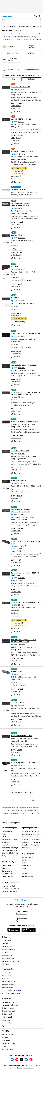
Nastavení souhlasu (8, 985)
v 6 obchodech (16, 224)
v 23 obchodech (16, 691)
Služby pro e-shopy (8, 1008)
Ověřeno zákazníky (8, 1035)
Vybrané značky (8, 862)
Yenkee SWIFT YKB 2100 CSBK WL (22, 151)
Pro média (5, 952)
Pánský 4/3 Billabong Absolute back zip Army (31, 840)
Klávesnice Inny (7, 871)
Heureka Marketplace (8, 1011)
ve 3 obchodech (16, 382)
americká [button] (28, 347)
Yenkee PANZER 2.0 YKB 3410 (21, 119)
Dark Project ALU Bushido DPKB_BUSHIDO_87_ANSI (20, 204)
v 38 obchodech (16, 562)
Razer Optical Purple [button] (17, 492)
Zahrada (25, 871)
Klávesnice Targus (7, 876)
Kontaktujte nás (21, 914)
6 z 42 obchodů (16, 316)
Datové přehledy (7, 1017)
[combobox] (21, 21)
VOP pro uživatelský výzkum (11, 994)
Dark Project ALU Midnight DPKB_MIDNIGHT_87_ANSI (20, 511)
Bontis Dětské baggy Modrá (31, 837)
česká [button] (15, 685)
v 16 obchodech (16, 498)
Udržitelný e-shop (7, 1049)
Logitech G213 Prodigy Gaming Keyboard (25, 334)
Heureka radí (6, 979)
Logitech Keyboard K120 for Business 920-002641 (25, 542)
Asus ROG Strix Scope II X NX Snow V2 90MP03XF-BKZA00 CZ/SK (23, 641)
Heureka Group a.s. (24, 1065)
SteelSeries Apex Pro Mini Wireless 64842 (25, 422)
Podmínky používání (8, 946)
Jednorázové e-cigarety (9, 840)
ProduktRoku (6, 1040)
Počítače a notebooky (24, 27)
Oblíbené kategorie (9, 827)
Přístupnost (5, 964)
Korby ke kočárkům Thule (10, 853)
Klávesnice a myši (37, 27)
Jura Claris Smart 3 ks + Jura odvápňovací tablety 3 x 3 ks (31, 834)
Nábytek (25, 874)
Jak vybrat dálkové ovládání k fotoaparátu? (11, 889)
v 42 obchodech (16, 255)
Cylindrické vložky (7, 837)
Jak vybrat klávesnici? (18, 189)
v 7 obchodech (16, 438)
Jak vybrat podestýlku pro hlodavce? (11, 892)
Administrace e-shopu (9, 1002)
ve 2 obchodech (16, 286)
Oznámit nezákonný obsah (10, 961)
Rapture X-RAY (16, 266)
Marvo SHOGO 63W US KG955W (21, 736)
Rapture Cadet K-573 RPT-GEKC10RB (24, 365)
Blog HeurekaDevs (8, 958)
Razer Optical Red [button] (28, 492)
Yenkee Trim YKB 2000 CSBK (20, 87)
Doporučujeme (28, 854)
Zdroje (4, 834)
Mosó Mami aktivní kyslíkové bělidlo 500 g (31, 845)
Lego (24, 868)
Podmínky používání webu (25, 1068)
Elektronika (13, 27)
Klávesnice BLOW (7, 868)
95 (33, 800)
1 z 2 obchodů (15, 628)
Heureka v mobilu (7, 976)
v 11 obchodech (16, 661)
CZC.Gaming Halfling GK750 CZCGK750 (24, 763)
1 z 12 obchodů (16, 176)
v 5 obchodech (16, 531)
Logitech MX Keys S (17, 235)
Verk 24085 (25, 848)
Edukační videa (6, 1023)
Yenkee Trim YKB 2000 (18, 703)
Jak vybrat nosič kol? (8, 886)
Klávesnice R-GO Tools (9, 874)
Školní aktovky (6, 845)
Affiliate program (7, 1020)
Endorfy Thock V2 (17, 671)
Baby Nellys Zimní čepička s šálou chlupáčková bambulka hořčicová (31, 831)
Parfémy (25, 860)
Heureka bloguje (7, 955)
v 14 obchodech (16, 106)
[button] (4, 242)
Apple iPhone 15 (27, 857)
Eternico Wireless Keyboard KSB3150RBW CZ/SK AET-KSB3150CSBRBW (25, 393)
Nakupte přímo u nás (8, 982)
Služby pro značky (7, 1014)
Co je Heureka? (6, 941)
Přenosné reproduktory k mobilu (11, 848)
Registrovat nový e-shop (10, 1005)
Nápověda (5, 1026)
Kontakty (5, 943)
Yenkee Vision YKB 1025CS (20, 451)
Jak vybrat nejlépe (9, 882)
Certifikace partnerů (8, 1043)
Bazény (24, 863)
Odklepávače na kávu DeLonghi (11, 856)
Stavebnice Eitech (7, 831)
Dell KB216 (15, 298)
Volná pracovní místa (8, 949)
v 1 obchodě (15, 782)
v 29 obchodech (16, 354)
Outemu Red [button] (28, 280)
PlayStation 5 (26, 866)
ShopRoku (5, 1037)
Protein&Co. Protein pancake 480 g (31, 842)
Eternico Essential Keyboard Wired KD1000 (26, 602)
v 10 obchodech (16, 470)
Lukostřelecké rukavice (9, 850)
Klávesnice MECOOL (8, 866)
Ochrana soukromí (7, 988)
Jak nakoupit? (6, 973)
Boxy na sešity (6, 842)
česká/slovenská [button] (15, 249)
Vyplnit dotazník (21, 921)
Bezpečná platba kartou (9, 991)
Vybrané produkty (29, 827)
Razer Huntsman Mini (18, 480)
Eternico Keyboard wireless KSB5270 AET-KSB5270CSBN (25, 574)
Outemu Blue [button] (16, 280)
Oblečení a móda (27, 876)
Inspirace (5, 1046)
